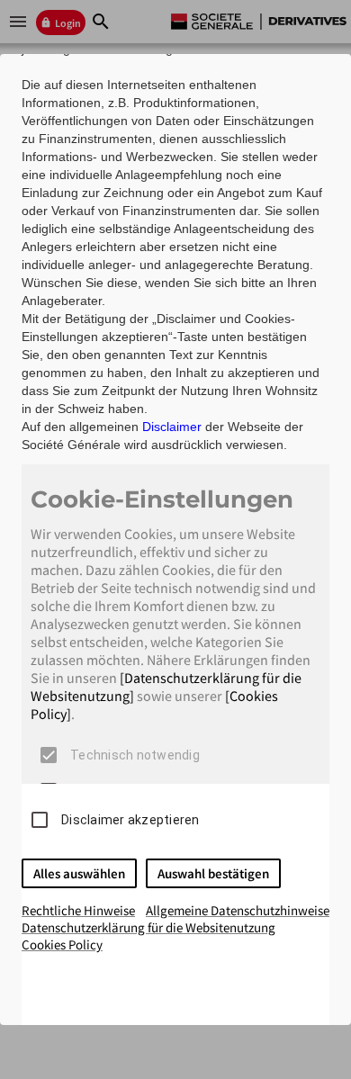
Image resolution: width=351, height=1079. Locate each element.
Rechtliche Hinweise (78, 910)
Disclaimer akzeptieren (130, 820)
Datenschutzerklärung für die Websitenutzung (148, 927)
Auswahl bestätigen (213, 873)
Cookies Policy (62, 944)
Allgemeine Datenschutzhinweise (237, 910)
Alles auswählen (79, 873)
